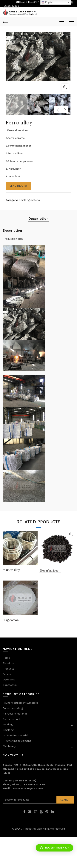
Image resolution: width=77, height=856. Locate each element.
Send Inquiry (18, 185)
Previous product (62, 21)
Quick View (34, 534)
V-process (9, 679)
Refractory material (15, 713)
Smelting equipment (18, 740)
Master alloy (11, 570)
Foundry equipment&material (21, 702)
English (48, 2)
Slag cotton (11, 620)
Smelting (8, 730)
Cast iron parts (12, 719)
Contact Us (10, 685)
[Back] (5, 21)
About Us (8, 663)
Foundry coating (13, 708)
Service (7, 674)
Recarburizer (50, 570)
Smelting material (30, 200)
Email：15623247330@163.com (37, 2)
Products (8, 668)
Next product (71, 21)
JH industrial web (31, 828)
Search (65, 799)
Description (38, 218)
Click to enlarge (65, 87)
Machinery (9, 746)
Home (6, 657)
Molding (8, 724)
